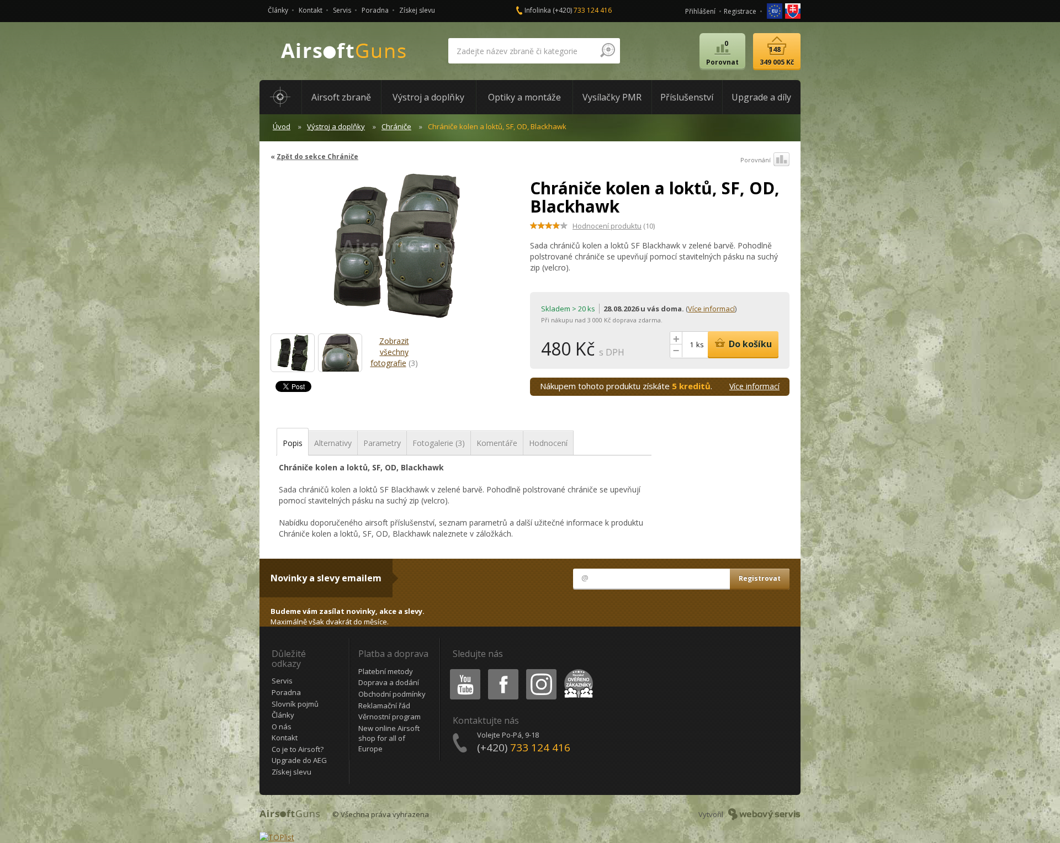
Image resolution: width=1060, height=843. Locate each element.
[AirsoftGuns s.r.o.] (344, 51)
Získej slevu (417, 10)
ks (700, 344)
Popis (293, 443)
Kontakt (310, 10)
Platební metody (385, 671)
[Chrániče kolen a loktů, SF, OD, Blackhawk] (396, 250)
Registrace (740, 11)
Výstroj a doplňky (336, 126)
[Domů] (280, 97)
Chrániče (396, 126)
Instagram (540, 671)
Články (278, 10)
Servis (342, 10)
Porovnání (755, 160)
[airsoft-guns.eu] (775, 10)
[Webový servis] (764, 814)
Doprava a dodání (388, 682)
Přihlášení (700, 11)
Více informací (711, 309)
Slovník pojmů (295, 704)
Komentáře (496, 443)
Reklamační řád (384, 706)
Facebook (502, 671)
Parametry (382, 443)
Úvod (281, 126)
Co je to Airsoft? (298, 749)
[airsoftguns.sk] (793, 10)
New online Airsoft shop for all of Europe (389, 738)
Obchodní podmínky (392, 694)
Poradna (375, 10)
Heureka (576, 671)
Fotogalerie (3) (438, 443)
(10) (614, 226)
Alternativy (333, 443)
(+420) (582, 10)
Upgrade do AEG (299, 760)
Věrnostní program (389, 717)
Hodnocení (548, 443)
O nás (282, 726)
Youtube (462, 671)
